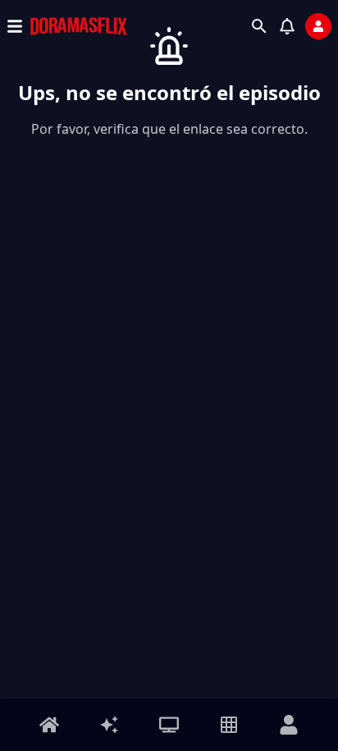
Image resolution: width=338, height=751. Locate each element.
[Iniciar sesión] (318, 26)
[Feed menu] (109, 725)
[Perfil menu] (289, 725)
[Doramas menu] (169, 725)
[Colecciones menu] (229, 725)
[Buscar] (259, 26)
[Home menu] (49, 725)
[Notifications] (287, 26)
